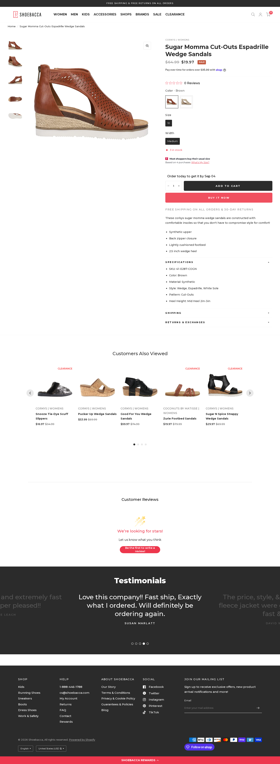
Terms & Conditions (115, 692)
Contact (65, 716)
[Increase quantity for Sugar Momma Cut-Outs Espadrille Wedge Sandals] (179, 186)
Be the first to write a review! (140, 549)
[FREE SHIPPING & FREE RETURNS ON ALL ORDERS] (139, 3)
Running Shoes (29, 692)
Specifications (179, 262)
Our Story (108, 687)
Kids (21, 687)
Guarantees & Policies (117, 704)
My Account (68, 698)
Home (12, 26)
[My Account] (260, 14)
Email (187, 700)
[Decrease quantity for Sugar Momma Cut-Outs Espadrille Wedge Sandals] (168, 186)
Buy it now (219, 197)
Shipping (173, 313)
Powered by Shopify (82, 739)
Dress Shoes (27, 710)
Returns (66, 704)
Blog (105, 710)
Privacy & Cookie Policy (118, 698)
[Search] (253, 14)
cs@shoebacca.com (74, 692)
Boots (22, 704)
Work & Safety (28, 716)
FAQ (63, 710)
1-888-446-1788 (71, 687)
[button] (140, 760)
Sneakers (25, 698)
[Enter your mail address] (258, 708)
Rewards (66, 721)
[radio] (171, 101)
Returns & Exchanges (185, 322)
